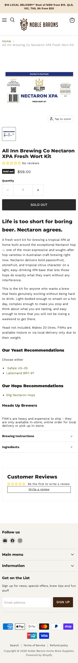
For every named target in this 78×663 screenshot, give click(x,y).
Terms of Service (34, 645)
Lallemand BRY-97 (20, 373)
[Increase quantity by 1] (38, 189)
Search (14, 645)
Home (6, 41)
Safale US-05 (17, 368)
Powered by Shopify (39, 655)
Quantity (8, 180)
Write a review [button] (39, 489)
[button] (12, 163)
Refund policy (59, 645)
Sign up (63, 602)
